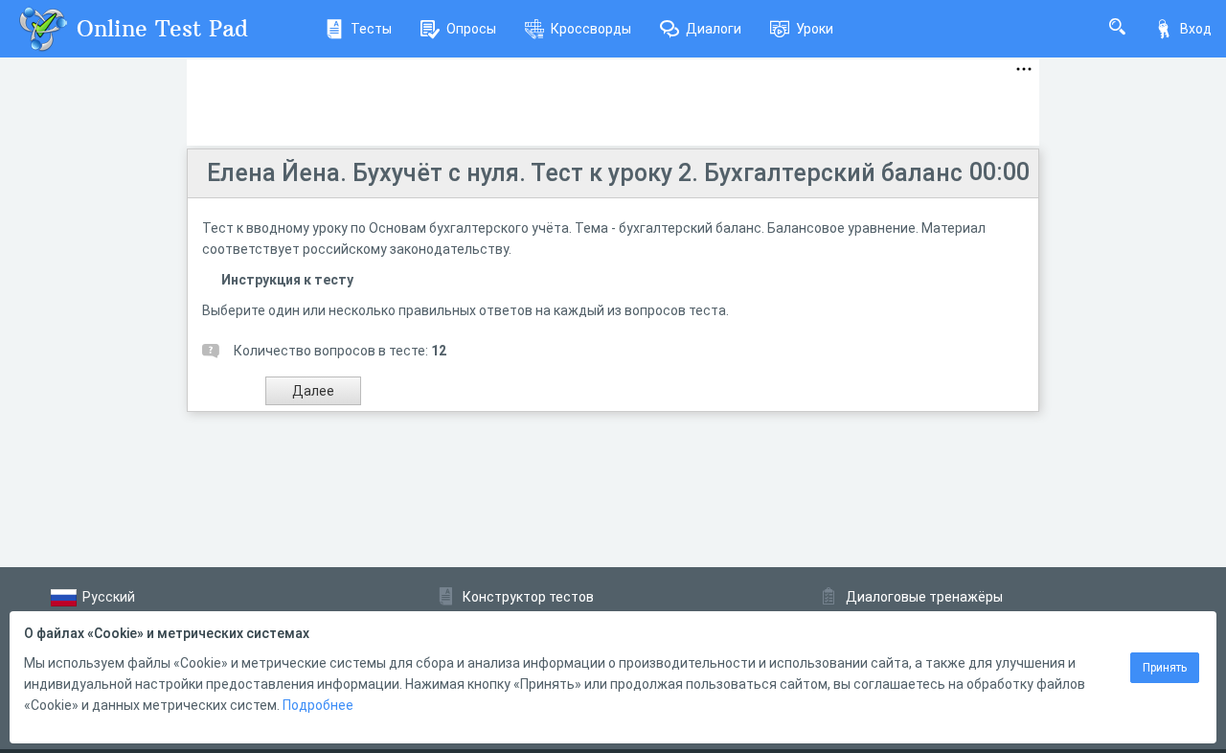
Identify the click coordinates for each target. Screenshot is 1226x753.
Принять (1165, 667)
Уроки (814, 28)
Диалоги (713, 28)
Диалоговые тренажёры (924, 597)
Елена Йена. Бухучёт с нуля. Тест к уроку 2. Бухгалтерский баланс (585, 173)
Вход (1196, 28)
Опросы (471, 28)
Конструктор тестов (528, 597)
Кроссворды (591, 28)
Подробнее (318, 705)
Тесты (371, 28)
